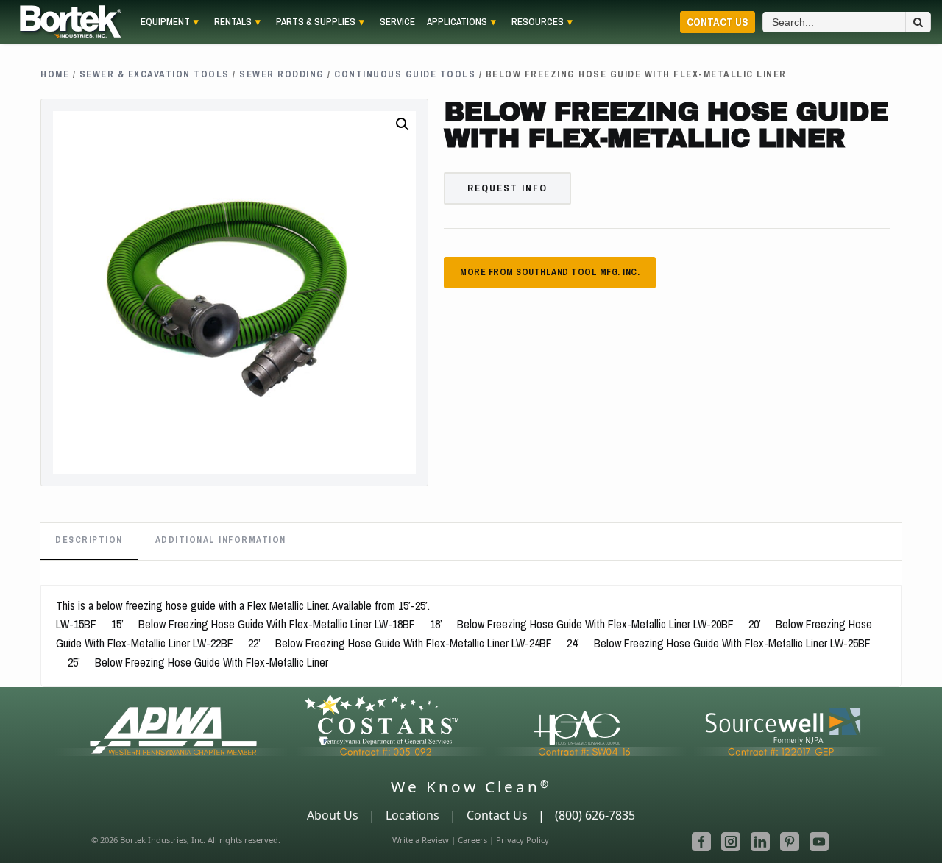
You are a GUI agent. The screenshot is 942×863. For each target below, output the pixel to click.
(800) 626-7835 (595, 815)
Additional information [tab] (220, 540)
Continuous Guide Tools (404, 74)
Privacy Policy (522, 839)
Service (397, 22)
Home (54, 74)
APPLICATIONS (457, 22)
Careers (472, 839)
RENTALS (233, 22)
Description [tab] (89, 540)
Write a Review (420, 839)
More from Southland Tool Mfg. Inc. (550, 272)
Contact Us (717, 22)
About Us (332, 815)
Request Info (507, 188)
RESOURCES (537, 22)
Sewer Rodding (282, 74)
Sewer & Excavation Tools (154, 74)
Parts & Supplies (315, 22)
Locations (412, 815)
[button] (402, 124)
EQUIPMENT (165, 22)
